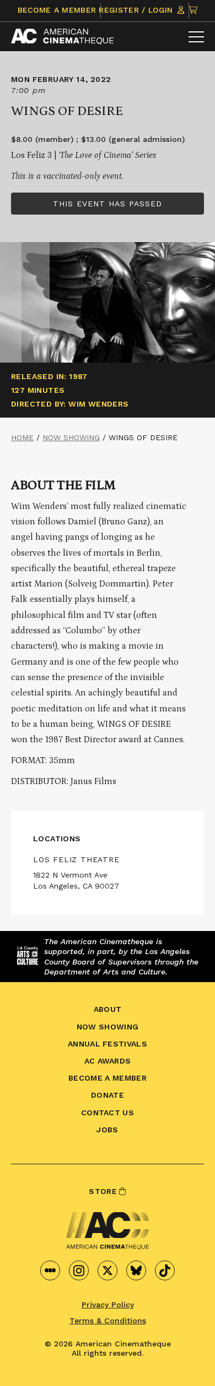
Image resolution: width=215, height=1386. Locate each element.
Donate (107, 1095)
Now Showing (71, 437)
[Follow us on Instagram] (79, 1270)
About (108, 1009)
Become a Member (57, 10)
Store (104, 1191)
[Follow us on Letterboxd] (50, 1270)
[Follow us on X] (107, 1270)
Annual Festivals (107, 1043)
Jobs (107, 1129)
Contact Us (107, 1112)
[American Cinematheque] (62, 37)
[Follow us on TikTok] (165, 1270)
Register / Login (137, 10)
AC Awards (107, 1060)
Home (22, 437)
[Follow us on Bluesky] (136, 1270)
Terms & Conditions (107, 1320)
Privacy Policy (108, 1304)
